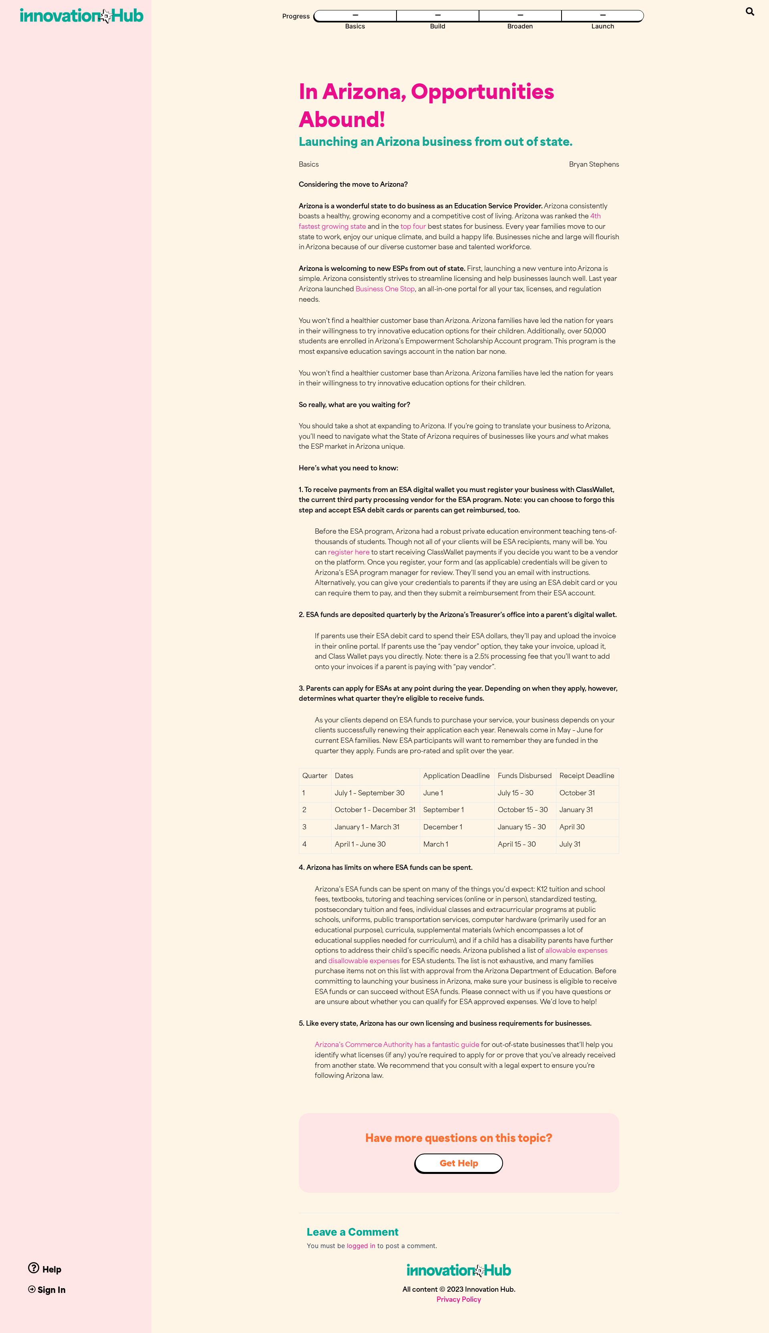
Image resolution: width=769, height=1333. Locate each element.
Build (437, 26)
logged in (361, 1246)
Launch (603, 26)
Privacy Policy (459, 1300)
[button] (750, 12)
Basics (355, 26)
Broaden (520, 26)
